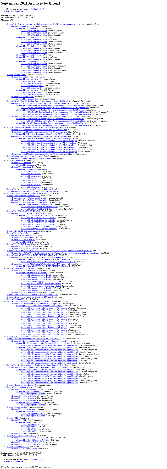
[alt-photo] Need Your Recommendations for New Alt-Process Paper (32, 127)
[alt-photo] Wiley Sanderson (22, 235)
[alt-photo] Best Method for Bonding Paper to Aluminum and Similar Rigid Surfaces (38, 101)
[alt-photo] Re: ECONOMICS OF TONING (23, 211)
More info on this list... (15, 11)
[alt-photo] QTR (12, 418)
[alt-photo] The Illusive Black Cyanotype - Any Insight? (28, 301)
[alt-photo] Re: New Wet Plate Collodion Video (29, 198)
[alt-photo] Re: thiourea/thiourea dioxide (26, 270)
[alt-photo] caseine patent (16, 75)
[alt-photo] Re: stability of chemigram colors (23, 231)
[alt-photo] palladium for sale (17, 336)
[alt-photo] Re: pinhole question (23, 409)
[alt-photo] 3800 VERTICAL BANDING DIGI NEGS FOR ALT (32, 255)
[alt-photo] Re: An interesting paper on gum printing (41, 284)
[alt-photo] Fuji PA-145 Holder (18, 244)
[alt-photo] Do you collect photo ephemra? (37, 226)
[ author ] (34, 9)
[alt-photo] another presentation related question (24, 156)
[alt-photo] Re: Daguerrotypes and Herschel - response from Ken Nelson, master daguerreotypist (43, 24)
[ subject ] (26, 9)
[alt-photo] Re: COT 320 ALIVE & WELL (28, 438)
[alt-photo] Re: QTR (19, 420)
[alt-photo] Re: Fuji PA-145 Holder (24, 246)
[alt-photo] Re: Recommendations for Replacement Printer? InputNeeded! (44, 343)
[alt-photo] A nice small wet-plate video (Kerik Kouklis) (27, 193)
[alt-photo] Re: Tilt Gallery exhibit (29, 28)
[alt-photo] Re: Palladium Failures (24, 449)
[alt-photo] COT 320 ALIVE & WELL (21, 436)
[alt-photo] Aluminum (14, 160)
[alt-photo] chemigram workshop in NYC (22, 385)
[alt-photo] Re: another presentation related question (31, 158)
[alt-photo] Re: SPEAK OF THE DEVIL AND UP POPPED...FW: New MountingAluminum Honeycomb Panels (55, 253)
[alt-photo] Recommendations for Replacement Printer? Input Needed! (33, 339)
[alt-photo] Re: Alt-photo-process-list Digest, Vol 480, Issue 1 (30, 189)
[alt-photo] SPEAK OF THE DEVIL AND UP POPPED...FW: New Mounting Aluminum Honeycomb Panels (49, 251)
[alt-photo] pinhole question (17, 407)
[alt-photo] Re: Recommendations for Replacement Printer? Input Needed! (40, 341)
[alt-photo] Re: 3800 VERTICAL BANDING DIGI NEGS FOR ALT (38, 257)
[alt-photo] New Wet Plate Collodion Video (23, 196)
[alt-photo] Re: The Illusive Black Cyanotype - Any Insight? (34, 303)
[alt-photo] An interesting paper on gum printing (39, 281)
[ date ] (41, 9)
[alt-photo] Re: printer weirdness (23, 389)
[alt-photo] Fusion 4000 (15, 299)
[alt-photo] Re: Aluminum (21, 163)
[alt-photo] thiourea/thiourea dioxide (20, 268)
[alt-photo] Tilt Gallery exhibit (22, 26)
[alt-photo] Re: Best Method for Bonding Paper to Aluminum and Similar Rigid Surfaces (45, 103)
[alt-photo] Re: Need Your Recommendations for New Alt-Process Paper (39, 130)
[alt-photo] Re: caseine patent (22, 77)
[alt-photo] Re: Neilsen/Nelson (18, 233)
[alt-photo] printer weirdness (17, 387)
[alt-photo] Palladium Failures (17, 447)
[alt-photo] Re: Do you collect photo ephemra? (39, 229)
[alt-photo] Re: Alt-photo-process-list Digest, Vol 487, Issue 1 (30, 297)
